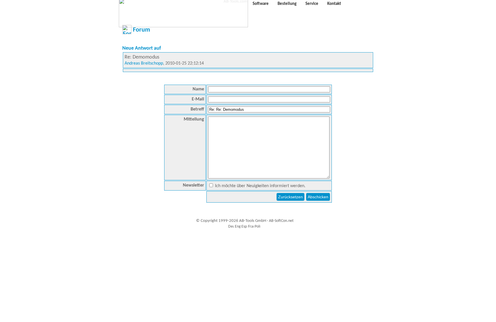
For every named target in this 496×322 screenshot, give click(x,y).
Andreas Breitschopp (144, 63)
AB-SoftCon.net (281, 221)
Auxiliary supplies (246, 239)
